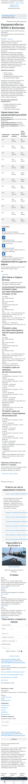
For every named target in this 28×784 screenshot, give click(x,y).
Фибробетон (4, 712)
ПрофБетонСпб (14, 5)
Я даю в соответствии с (13, 661)
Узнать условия (19, 3)
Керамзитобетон (5, 714)
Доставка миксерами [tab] (8, 287)
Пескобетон (4, 707)
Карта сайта (4, 680)
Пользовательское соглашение (9, 677)
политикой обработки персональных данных (13, 662)
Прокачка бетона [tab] (20, 287)
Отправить (14, 739)
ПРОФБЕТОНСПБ (5, 666)
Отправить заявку (14, 656)
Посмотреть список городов (10, 473)
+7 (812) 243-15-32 (14, 6)
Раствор (3, 710)
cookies (21, 778)
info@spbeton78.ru (6, 700)
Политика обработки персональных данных (13, 672)
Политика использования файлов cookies (12, 674)
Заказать (10, 39)
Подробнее (5, 274)
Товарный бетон (5, 705)
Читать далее (5, 226)
